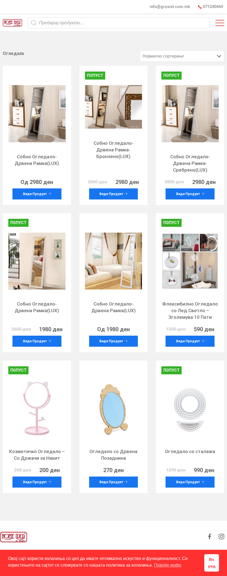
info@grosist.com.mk (170, 6)
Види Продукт (35, 194)
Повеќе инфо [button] (167, 565)
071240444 (213, 6)
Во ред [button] (211, 562)
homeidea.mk (12, 23)
